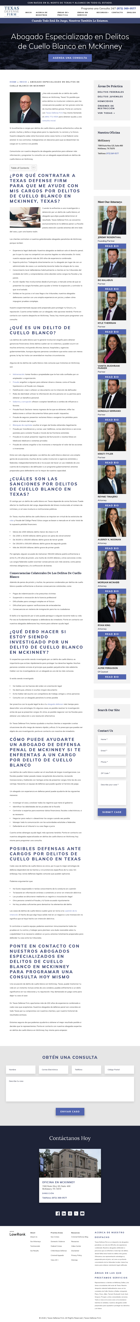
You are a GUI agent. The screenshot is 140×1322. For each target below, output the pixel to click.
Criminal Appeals (57, 1255)
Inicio (23, 82)
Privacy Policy (76, 1255)
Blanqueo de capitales (22, 425)
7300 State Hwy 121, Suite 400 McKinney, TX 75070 (56, 1187)
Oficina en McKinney (58, 1182)
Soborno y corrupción (22, 401)
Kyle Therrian (107, 323)
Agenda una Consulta (70, 57)
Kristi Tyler (105, 453)
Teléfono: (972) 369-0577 (54, 1197)
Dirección (48, 1193)
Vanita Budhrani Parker (109, 367)
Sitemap (74, 1260)
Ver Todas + (106, 113)
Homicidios (105, 101)
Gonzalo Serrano (109, 410)
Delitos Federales (111, 92)
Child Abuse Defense (59, 1251)
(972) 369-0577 (126, 8)
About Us (33, 1237)
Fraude (16, 382)
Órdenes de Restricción (106, 107)
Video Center (76, 1246)
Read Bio (112, 246)
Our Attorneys (35, 1241)
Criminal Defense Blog (79, 1237)
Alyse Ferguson (108, 668)
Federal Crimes (56, 1246)
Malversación (18, 374)
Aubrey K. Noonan (109, 539)
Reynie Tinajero (108, 496)
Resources (75, 1241)
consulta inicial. (49, 120)
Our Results (34, 1251)
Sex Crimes (55, 1237)
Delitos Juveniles (110, 96)
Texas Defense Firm (54, 113)
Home (13, 82)
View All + (55, 1260)
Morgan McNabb (108, 582)
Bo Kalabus (105, 280)
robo (12, 520)
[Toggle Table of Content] (32, 167)
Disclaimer (75, 1251)
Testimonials (35, 1246)
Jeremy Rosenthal (109, 237)
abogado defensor (55, 704)
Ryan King (104, 625)
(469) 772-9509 (51, 117)
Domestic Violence (58, 1241)
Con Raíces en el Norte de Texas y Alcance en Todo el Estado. (70, 2)
